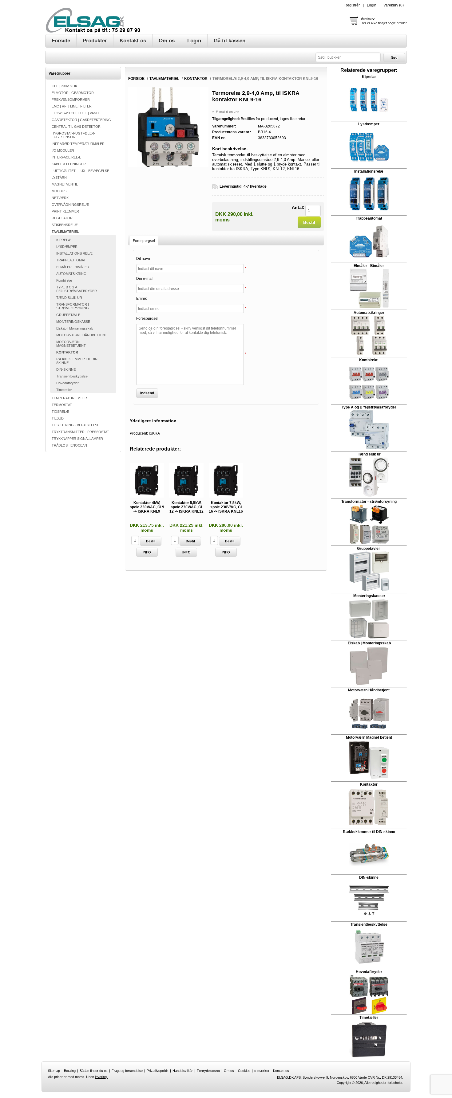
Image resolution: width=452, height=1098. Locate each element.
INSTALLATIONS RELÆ (74, 253)
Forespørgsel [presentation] (144, 241)
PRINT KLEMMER (65, 211)
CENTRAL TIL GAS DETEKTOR (76, 126)
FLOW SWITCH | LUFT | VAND (75, 113)
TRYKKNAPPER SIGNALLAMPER (77, 438)
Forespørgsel (147, 318)
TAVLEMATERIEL (65, 231)
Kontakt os (281, 1071)
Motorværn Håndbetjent (369, 690)
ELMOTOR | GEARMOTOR (73, 93)
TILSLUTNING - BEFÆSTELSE (75, 425)
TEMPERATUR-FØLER (69, 398)
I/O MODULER (63, 150)
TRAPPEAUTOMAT (71, 260)
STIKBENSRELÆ (65, 225)
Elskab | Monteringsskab (74, 328)
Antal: (298, 207)
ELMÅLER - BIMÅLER (72, 267)
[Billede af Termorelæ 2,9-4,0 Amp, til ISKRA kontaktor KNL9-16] (168, 166)
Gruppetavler (369, 548)
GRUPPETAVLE (68, 315)
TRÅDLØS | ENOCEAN (69, 445)
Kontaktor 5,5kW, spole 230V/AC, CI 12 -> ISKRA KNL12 (186, 507)
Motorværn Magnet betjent (369, 737)
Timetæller (64, 390)
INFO (147, 552)
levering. (101, 1077)
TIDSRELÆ (60, 411)
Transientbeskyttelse (72, 376)
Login (371, 5)
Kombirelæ (64, 280)
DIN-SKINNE (66, 369)
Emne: (141, 298)
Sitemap (54, 1071)
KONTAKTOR (67, 352)
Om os (229, 1071)
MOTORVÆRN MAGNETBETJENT (71, 343)
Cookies (244, 1071)
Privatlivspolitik (158, 1071)
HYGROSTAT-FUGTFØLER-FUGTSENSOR (73, 135)
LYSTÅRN (59, 177)
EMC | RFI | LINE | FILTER (72, 106)
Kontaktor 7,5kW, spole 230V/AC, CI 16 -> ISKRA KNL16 (226, 507)
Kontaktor (369, 784)
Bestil (309, 222)
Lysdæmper (368, 124)
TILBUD (58, 418)
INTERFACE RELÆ (66, 157)
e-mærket (261, 1071)
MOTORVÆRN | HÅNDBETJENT (81, 335)
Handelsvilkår (182, 1071)
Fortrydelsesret (208, 1071)
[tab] (143, 240)
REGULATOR (62, 218)
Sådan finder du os (94, 1071)
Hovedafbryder (67, 383)
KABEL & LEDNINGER (69, 164)
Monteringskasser (369, 596)
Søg (394, 57)
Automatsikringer (369, 313)
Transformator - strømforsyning (369, 501)
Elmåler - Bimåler (369, 266)
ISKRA (154, 433)
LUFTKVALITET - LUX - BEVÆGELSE (80, 171)
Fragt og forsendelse (127, 1071)
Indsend (147, 393)
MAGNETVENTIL (65, 184)
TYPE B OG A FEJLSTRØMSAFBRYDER (76, 289)
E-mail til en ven (227, 112)
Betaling (70, 1071)
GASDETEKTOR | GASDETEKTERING (81, 120)
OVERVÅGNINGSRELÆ (70, 204)
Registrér (352, 5)
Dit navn (143, 258)
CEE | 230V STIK (64, 86)
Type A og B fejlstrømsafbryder (369, 407)
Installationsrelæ (368, 171)
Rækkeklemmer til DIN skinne (369, 832)
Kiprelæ (369, 77)
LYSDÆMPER (66, 246)
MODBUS (59, 191)
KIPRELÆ (63, 240)
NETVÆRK (60, 198)
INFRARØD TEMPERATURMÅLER (78, 144)
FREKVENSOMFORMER (71, 99)
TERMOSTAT (62, 405)
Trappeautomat (369, 218)
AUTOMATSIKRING (71, 273)
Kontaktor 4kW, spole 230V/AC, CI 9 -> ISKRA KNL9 (147, 507)
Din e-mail (144, 278)
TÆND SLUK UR (69, 297)
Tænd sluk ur (369, 454)
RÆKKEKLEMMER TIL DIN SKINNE (76, 361)
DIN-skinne (369, 877)
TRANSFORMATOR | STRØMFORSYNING (72, 306)
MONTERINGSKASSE (73, 321)
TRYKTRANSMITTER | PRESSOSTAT (80, 432)
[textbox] (348, 57)
